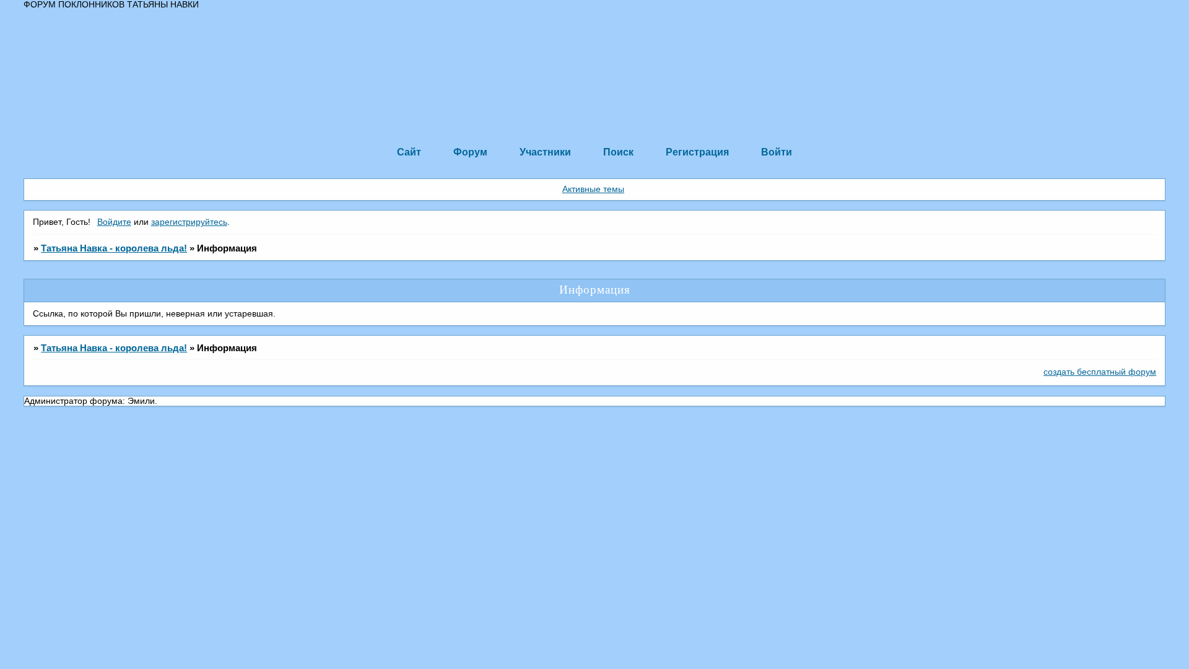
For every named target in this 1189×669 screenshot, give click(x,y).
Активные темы (593, 189)
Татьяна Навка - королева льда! (114, 248)
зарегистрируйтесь (189, 222)
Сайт (409, 151)
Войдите (114, 222)
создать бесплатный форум (1099, 372)
